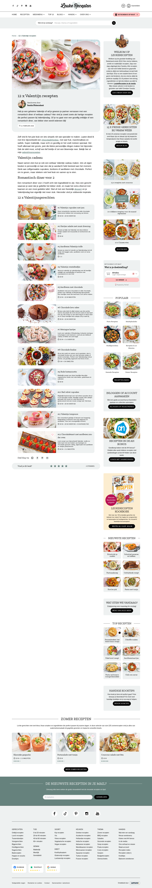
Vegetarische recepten (63, 841)
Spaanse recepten (82, 853)
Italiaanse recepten (83, 844)
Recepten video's (125, 853)
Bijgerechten (16, 844)
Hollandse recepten (83, 838)
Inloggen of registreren (122, 407)
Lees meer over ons (121, 93)
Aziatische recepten (83, 835)
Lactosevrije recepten (62, 858)
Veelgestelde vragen (18, 883)
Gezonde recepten (104, 841)
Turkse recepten (82, 856)
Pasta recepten (102, 847)
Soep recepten (102, 844)
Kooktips (122, 856)
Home (14, 14)
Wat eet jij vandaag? (45, 23)
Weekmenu (38, 14)
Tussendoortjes (17, 838)
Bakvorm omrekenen (126, 859)
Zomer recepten (103, 833)
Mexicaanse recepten (84, 850)
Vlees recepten (60, 838)
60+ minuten (37, 841)
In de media (123, 841)
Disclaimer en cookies (35, 883)
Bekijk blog (121, 146)
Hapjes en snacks (18, 856)
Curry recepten (102, 850)
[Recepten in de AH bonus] (122, 428)
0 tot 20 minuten (39, 833)
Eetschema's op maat (126, 14)
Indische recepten (82, 841)
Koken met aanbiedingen (121, 459)
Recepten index (121, 380)
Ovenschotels (102, 859)
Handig (71, 14)
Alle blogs (122, 249)
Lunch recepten (17, 835)
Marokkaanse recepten (84, 847)
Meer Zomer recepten (76, 769)
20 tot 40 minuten (39, 835)
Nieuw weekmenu (125, 835)
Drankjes (15, 859)
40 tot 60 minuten (39, 838)
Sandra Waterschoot (35, 105)
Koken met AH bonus (126, 838)
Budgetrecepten (103, 856)
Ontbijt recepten (17, 833)
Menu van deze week (121, 610)
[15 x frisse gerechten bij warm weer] (122, 114)
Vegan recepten (60, 844)
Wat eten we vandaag (127, 833)
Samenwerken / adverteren (61, 883)
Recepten (24, 14)
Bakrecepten (16, 853)
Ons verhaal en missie (127, 844)
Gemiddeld (37, 855)
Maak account (124, 847)
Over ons (84, 14)
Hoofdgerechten (18, 847)
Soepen (100, 853)
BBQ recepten (102, 835)
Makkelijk (36, 849)
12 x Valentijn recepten (27, 36)
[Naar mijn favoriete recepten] (123, 6)
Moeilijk (36, 852)
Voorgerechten (17, 841)
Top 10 (51, 14)
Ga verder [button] (120, 280)
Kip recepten (59, 833)
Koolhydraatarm (60, 852)
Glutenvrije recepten (62, 855)
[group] (122, 274)
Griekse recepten (82, 833)
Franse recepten (82, 859)
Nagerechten (16, 850)
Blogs (60, 14)
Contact (47, 883)
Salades (100, 838)
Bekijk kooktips (121, 703)
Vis (56, 835)
